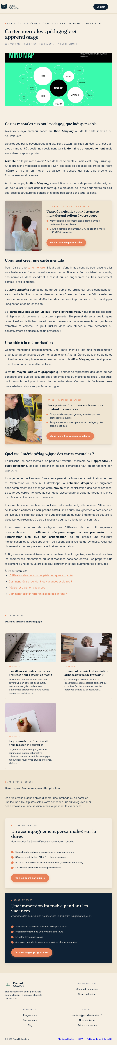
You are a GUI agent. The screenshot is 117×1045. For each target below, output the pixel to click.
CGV (80, 1039)
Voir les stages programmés (31, 952)
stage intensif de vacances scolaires (70, 436)
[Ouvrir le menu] (113, 6)
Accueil (11, 23)
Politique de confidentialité (99, 1039)
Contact (100, 6)
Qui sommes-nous (87, 1025)
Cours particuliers (87, 994)
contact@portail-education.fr (87, 1015)
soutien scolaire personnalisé (66, 242)
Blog (23, 23)
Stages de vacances (87, 989)
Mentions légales (66, 1039)
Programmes (30, 1015)
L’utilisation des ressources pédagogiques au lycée (41, 575)
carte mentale (36, 267)
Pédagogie (35, 23)
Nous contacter (87, 1020)
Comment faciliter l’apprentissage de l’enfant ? (38, 593)
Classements (30, 1020)
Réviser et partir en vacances (27, 587)
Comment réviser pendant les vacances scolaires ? (40, 581)
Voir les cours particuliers (30, 877)
